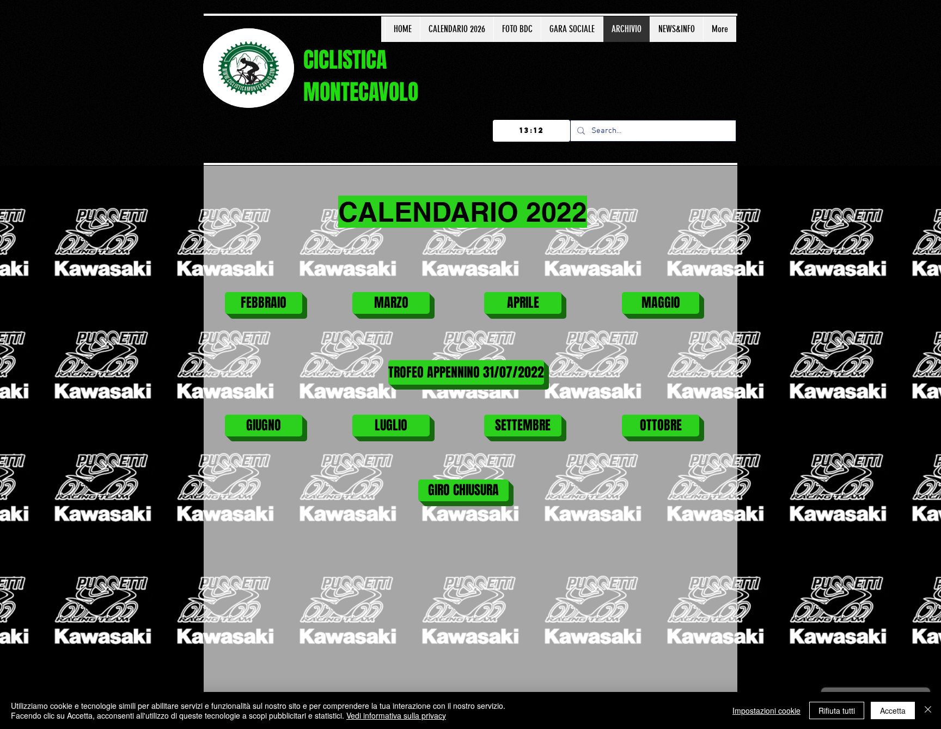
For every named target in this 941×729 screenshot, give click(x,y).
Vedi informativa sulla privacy (396, 715)
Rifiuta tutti (836, 710)
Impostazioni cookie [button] (766, 710)
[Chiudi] (927, 710)
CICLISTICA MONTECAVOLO (360, 76)
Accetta (893, 710)
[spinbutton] (531, 131)
